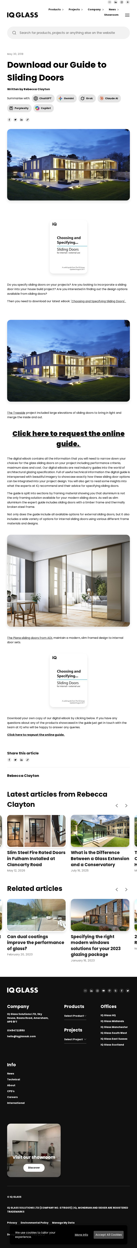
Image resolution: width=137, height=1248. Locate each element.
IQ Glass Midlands (112, 1021)
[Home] (22, 17)
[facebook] (9, 120)
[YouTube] (103, 991)
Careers (12, 1097)
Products (55, 9)
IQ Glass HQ (108, 1015)
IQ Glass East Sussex (114, 1039)
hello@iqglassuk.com (21, 1036)
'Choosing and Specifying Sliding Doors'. (98, 301)
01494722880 (16, 1030)
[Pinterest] (109, 991)
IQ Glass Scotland (112, 1044)
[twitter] (15, 120)
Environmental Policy (35, 1222)
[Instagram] (122, 2)
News (112, 9)
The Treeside (16, 413)
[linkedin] (21, 120)
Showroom (111, 15)
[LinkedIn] (115, 2)
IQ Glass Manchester (114, 1027)
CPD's (10, 1091)
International (16, 1103)
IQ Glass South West (114, 1033)
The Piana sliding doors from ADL (30, 638)
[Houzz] (115, 991)
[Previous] (117, 805)
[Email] (109, 2)
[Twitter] (128, 991)
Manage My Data (63, 1222)
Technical (13, 1079)
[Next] (126, 805)
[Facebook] (122, 991)
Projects (74, 9)
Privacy (12, 1222)
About (11, 1085)
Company (94, 9)
